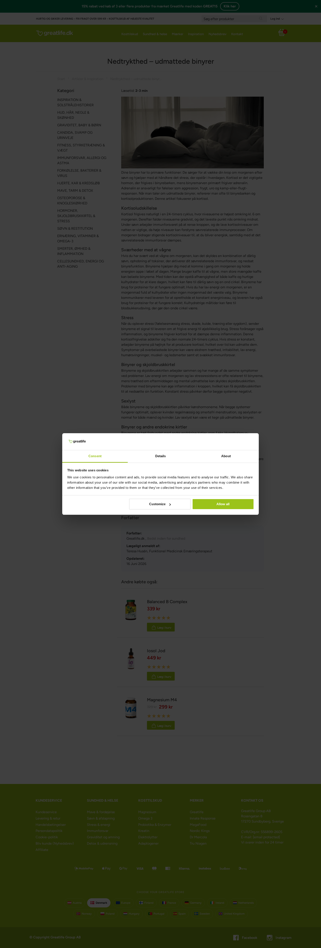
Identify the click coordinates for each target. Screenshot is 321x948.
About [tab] (226, 456)
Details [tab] (160, 456)
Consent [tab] (95, 456)
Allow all (223, 504)
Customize (157, 504)
